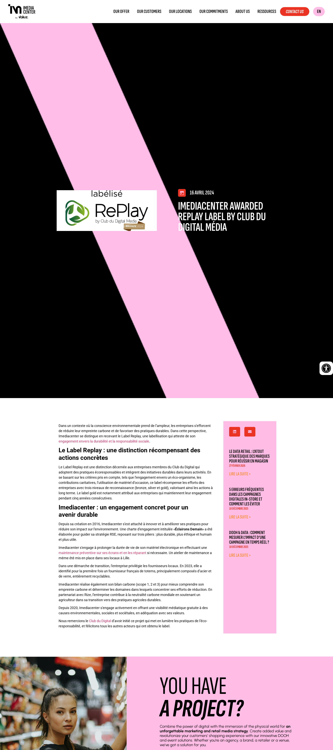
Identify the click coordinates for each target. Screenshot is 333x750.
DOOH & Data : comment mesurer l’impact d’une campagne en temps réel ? (249, 537)
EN (319, 11)
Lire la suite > (240, 474)
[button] (234, 432)
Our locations (180, 11)
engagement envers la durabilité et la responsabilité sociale (104, 441)
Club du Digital (100, 621)
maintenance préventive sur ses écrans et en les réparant (102, 553)
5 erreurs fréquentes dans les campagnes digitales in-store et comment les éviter (246, 497)
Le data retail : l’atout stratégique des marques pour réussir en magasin (249, 456)
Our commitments (213, 11)
